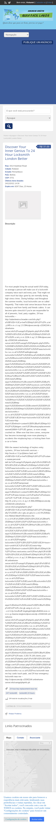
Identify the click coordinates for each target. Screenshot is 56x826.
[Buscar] (9, 126)
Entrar (49, 2)
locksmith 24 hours (27, 693)
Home (6, 135)
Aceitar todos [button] (37, 819)
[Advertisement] (28, 76)
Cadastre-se (41, 2)
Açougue (13, 135)
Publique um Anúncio (37, 42)
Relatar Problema (15, 714)
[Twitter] (9, 2)
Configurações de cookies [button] (16, 819)
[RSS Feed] (5, 2)
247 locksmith (11, 693)
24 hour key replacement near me (23, 689)
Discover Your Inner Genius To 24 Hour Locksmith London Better (20, 152)
